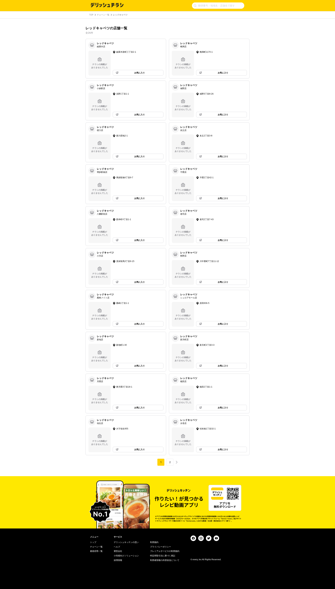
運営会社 (118, 551)
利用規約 (154, 542)
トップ (93, 542)
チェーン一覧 (103, 15)
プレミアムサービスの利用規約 (164, 551)
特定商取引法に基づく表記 (162, 555)
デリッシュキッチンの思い (126, 542)
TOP (91, 15)
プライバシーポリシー (160, 547)
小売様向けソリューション (126, 555)
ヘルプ (117, 547)
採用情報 (118, 560)
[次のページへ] (176, 462)
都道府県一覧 (96, 551)
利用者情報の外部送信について (164, 560)
